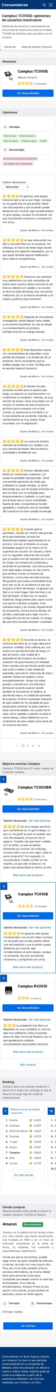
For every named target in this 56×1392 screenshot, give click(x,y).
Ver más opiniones (40, 820)
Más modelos (28, 1064)
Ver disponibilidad (28, 93)
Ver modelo (48, 230)
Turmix (13, 1163)
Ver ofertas (28, 1325)
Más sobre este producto (28, 875)
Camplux (32, 77)
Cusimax (14, 1136)
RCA (12, 1158)
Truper (13, 1141)
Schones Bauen (18, 1131)
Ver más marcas (23, 1174)
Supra (13, 1147)
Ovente (13, 1120)
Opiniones (10, 46)
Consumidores (15, 5)
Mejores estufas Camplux (37, 46)
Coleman (14, 1125)
